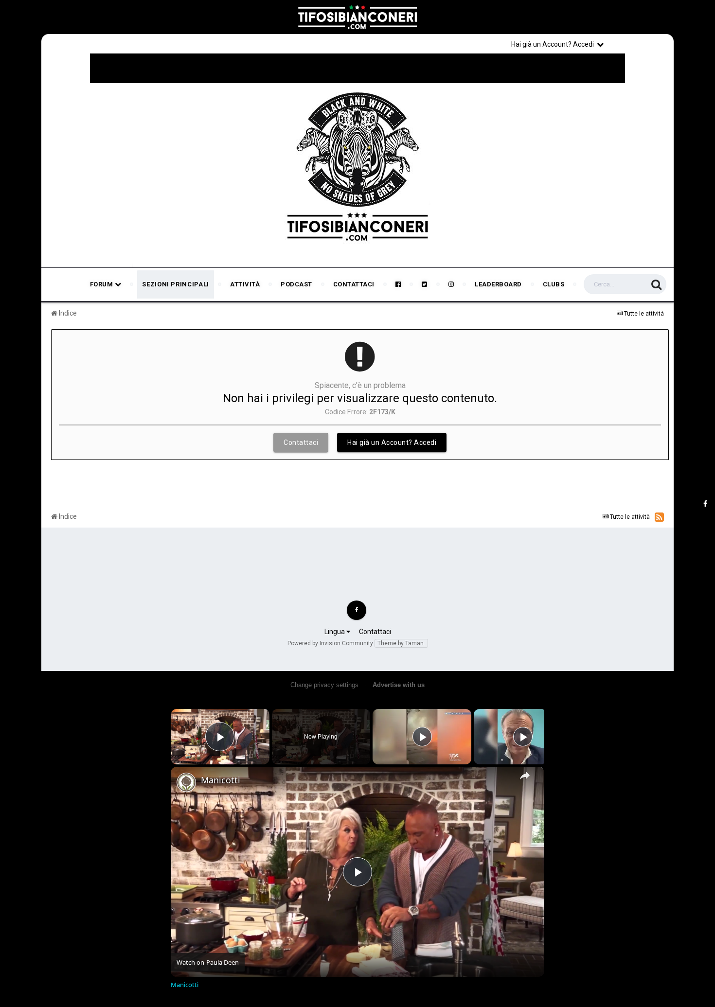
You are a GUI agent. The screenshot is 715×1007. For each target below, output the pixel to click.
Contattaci (354, 284)
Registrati (641, 44)
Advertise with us (399, 685)
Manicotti (220, 780)
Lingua (335, 632)
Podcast (296, 284)
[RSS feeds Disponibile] (659, 517)
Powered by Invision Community (330, 643)
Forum (102, 284)
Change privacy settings (324, 685)
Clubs (554, 284)
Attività (245, 284)
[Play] (422, 736)
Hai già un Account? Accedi (554, 44)
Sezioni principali (175, 284)
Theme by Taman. (401, 643)
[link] (186, 782)
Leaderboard (498, 284)
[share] (525, 775)
